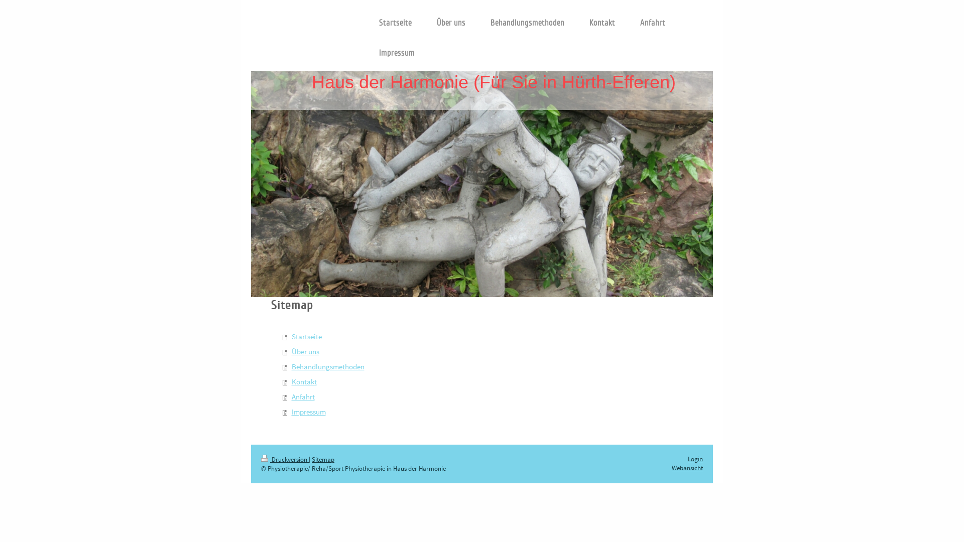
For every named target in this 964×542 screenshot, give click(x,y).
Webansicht (687, 468)
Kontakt (304, 381)
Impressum (309, 412)
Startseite (307, 336)
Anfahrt (303, 396)
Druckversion (289, 459)
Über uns (305, 351)
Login (695, 459)
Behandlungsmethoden (328, 366)
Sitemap (323, 459)
